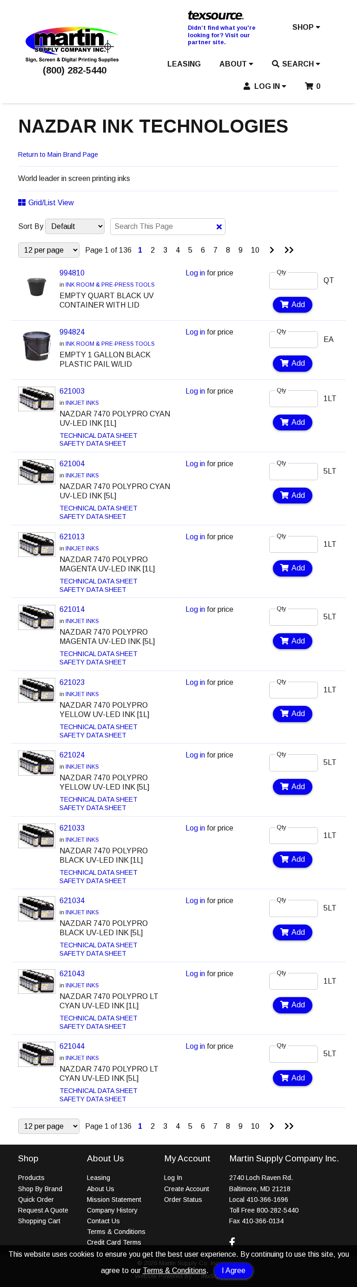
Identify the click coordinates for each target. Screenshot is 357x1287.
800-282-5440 (277, 1210)
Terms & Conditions (174, 1270)
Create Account (186, 1189)
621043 (72, 974)
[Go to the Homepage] (72, 60)
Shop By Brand (40, 1189)
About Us (100, 1189)
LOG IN (267, 86)
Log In (173, 1177)
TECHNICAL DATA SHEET (99, 435)
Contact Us (103, 1221)
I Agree (233, 1270)
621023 (72, 682)
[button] (306, 29)
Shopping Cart (39, 1221)
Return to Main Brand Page (58, 154)
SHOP (304, 27)
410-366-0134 (263, 1221)
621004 (72, 464)
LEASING (184, 64)
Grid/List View (51, 203)
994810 (72, 273)
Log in (195, 273)
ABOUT (234, 64)
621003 (72, 391)
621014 (72, 609)
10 (255, 250)
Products (31, 1177)
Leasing (98, 1177)
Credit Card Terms (114, 1242)
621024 (72, 755)
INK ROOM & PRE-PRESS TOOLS (110, 285)
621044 (72, 1046)
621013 (72, 537)
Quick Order (36, 1199)
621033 (72, 828)
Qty (281, 271)
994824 (72, 332)
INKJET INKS (82, 403)
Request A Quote (43, 1210)
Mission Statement (114, 1199)
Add (298, 304)
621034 (72, 901)
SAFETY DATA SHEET (93, 443)
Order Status (183, 1199)
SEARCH (299, 64)
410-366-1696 (267, 1199)
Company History (112, 1210)
